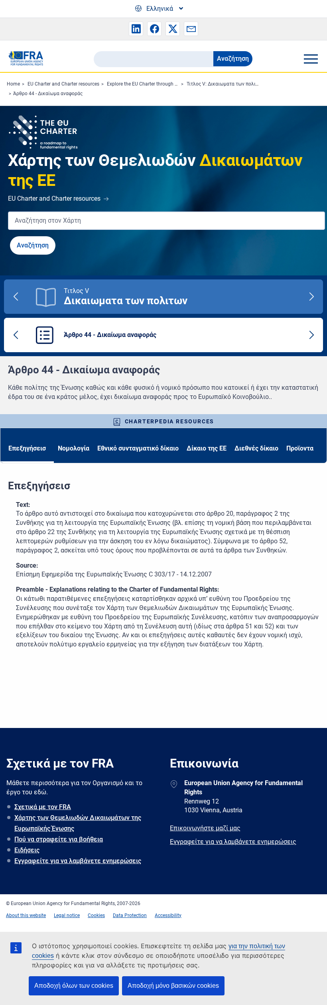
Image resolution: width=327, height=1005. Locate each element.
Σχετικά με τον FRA (42, 807)
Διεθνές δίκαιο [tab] (256, 448)
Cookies (96, 915)
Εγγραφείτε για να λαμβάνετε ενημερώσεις (77, 861)
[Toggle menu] (310, 58)
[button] (136, 29)
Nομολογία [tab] (73, 448)
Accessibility (168, 915)
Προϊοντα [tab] (299, 448)
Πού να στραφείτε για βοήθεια (58, 839)
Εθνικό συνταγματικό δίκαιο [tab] (138, 448)
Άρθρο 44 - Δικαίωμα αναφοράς (48, 93)
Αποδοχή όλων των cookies (73, 985)
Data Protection (130, 915)
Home (13, 84)
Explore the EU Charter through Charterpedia (155, 84)
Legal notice (67, 915)
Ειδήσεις (26, 850)
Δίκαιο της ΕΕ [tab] (207, 448)
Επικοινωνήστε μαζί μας (205, 828)
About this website (26, 915)
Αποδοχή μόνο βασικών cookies (173, 985)
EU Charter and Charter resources (63, 84)
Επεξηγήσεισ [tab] (27, 448)
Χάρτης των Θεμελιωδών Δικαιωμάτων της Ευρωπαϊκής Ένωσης (77, 823)
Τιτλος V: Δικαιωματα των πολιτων (225, 84)
